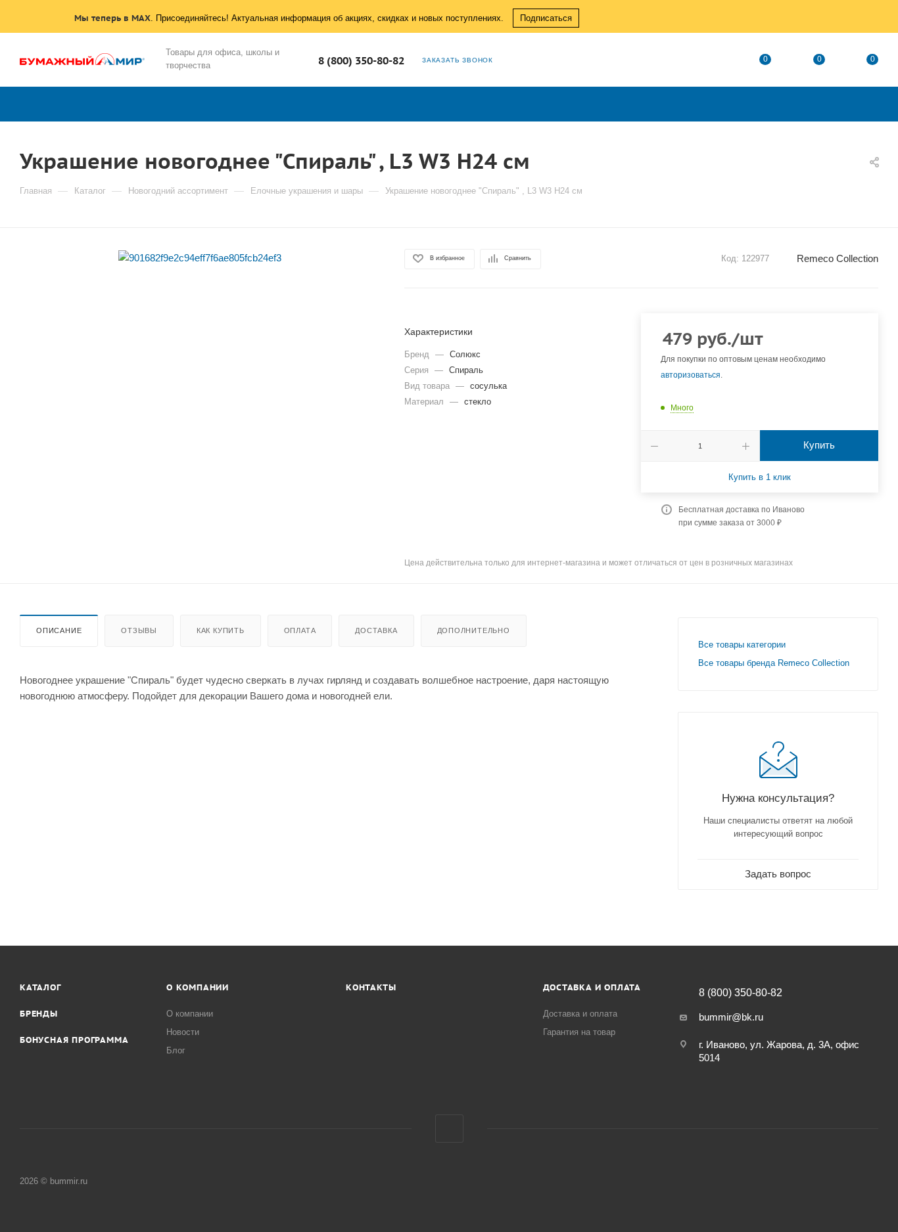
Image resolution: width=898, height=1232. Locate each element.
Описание (59, 630)
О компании (197, 987)
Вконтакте (449, 1128)
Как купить (221, 630)
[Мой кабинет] (712, 62)
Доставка (376, 630)
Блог (175, 1050)
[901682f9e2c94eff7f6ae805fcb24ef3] (199, 257)
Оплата (300, 630)
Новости (182, 1032)
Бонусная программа (74, 1039)
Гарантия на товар (579, 1032)
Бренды (39, 1013)
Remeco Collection (837, 258)
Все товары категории (742, 644)
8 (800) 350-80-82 (361, 60)
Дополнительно (473, 630)
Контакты (371, 987)
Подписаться (546, 18)
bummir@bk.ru (731, 1017)
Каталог (40, 987)
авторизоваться (691, 375)
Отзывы (139, 630)
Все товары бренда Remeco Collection (773, 663)
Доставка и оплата (592, 987)
